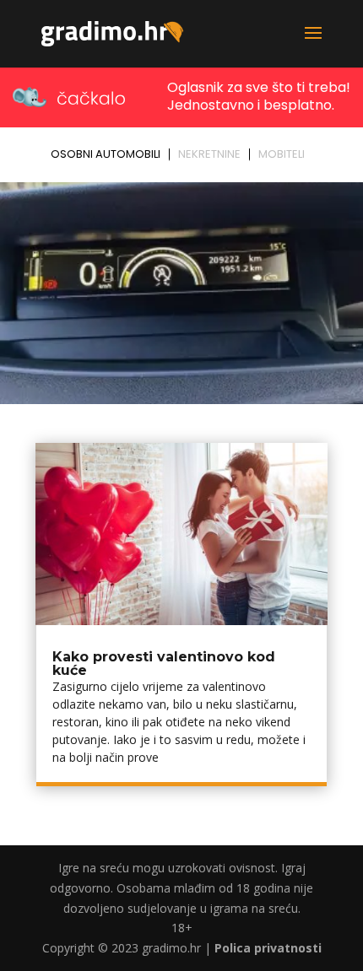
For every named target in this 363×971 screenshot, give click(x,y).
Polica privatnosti (268, 948)
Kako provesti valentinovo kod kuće (163, 663)
